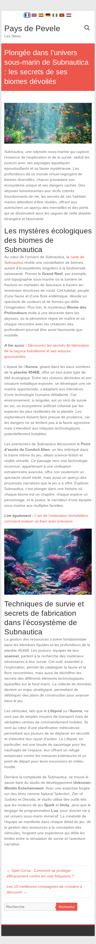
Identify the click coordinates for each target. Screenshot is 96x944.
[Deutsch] (48, 15)
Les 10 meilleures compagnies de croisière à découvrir (44, 889)
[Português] (62, 15)
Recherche (67, 907)
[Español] (41, 15)
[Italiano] (55, 15)
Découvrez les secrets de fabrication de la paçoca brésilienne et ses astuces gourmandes (46, 351)
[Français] (27, 15)
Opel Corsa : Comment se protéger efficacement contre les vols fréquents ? (40, 873)
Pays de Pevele (32, 28)
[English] (34, 15)
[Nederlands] (68, 15)
